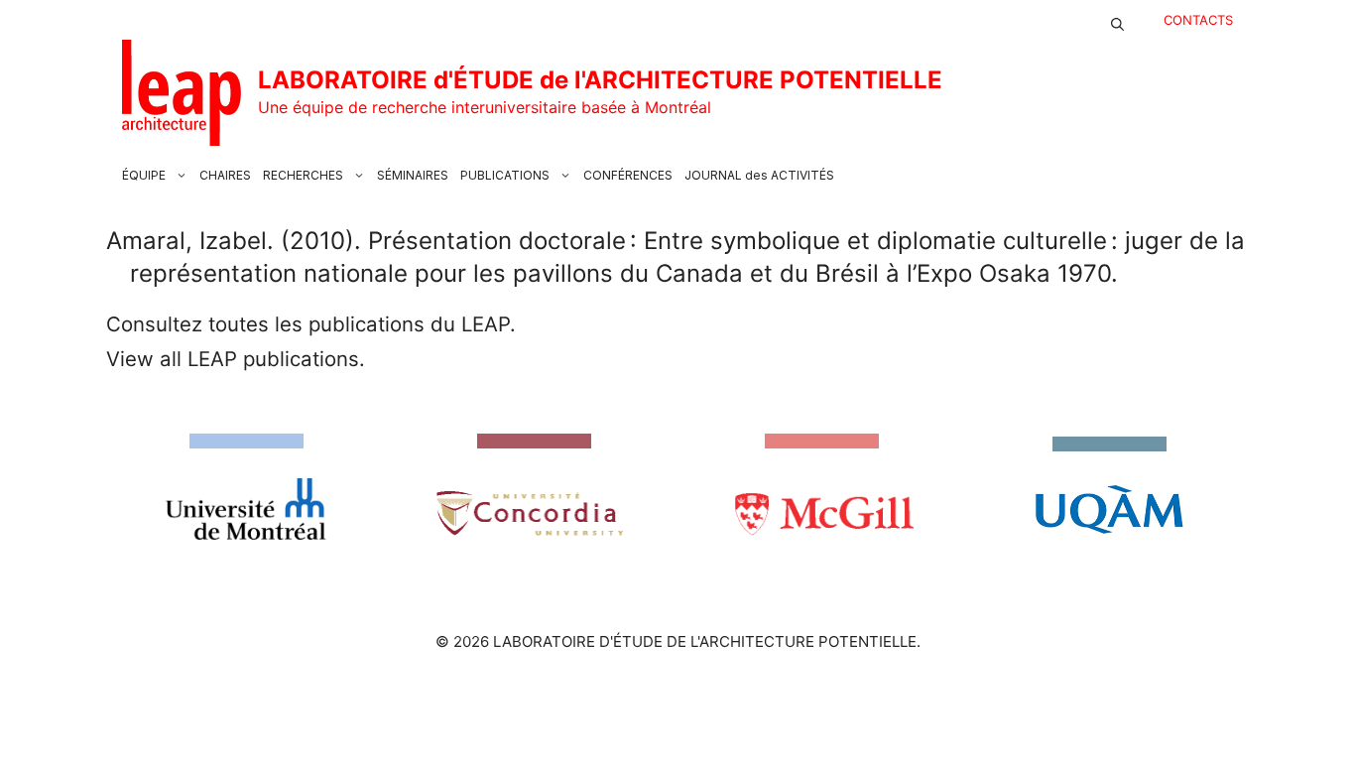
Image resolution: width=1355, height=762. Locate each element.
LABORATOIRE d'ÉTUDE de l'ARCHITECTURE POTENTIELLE (600, 79)
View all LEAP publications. (235, 358)
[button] (1117, 20)
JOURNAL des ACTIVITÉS (759, 175)
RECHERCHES (303, 175)
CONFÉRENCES (628, 175)
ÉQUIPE (144, 175)
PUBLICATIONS (505, 175)
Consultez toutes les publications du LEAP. (311, 324)
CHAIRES (225, 175)
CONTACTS (1198, 20)
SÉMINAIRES (412, 175)
